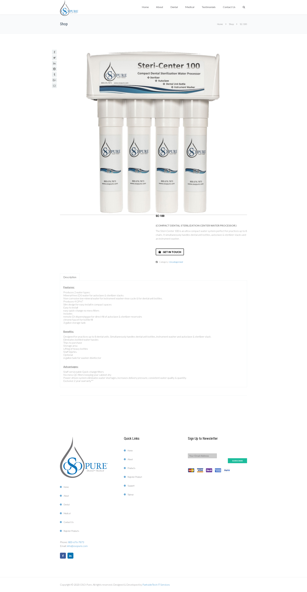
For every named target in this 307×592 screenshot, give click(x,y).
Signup (131, 494)
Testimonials (209, 6)
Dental (174, 6)
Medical (189, 6)
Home (145, 6)
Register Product (135, 477)
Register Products (71, 531)
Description (69, 277)
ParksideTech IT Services (156, 584)
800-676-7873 (76, 542)
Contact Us (229, 6)
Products (131, 468)
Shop (231, 24)
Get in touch (172, 251)
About (159, 6)
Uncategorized (176, 262)
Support (131, 485)
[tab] (70, 277)
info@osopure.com (77, 545)
